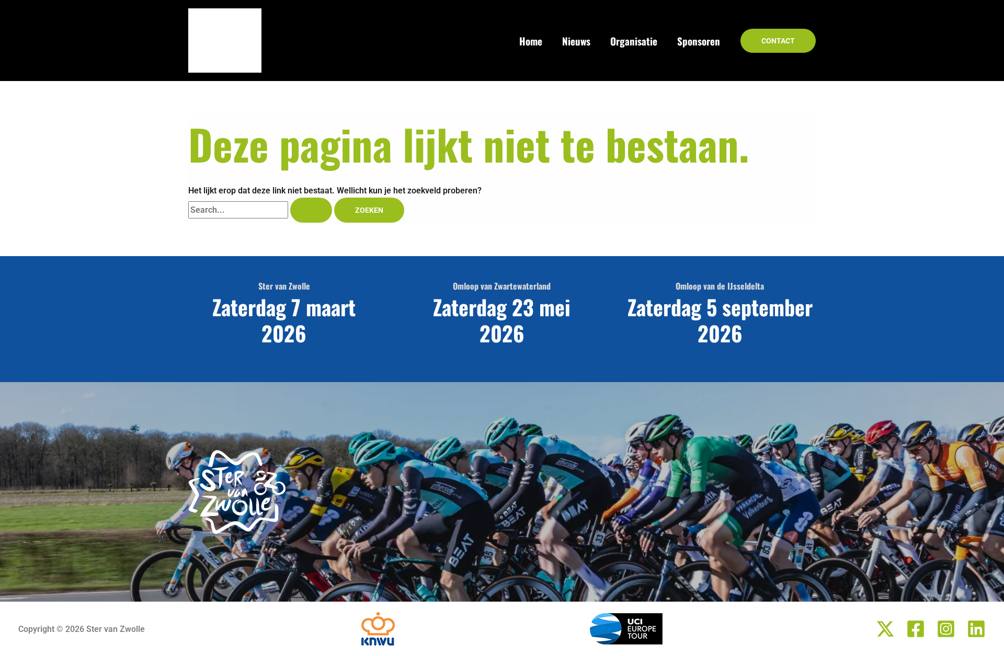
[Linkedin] (976, 628)
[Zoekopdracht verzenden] (311, 210)
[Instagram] (946, 628)
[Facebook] (915, 628)
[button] (778, 41)
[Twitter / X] (885, 628)
